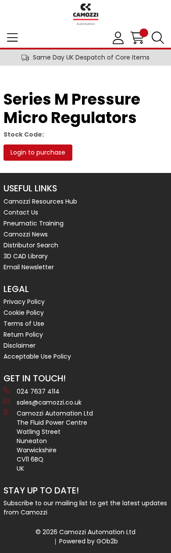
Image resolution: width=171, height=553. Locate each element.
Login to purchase (38, 152)
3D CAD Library (26, 256)
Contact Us (21, 212)
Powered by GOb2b (88, 541)
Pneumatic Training (34, 223)
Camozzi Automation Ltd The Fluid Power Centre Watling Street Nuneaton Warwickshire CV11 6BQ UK (55, 441)
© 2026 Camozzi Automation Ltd (85, 532)
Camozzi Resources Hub (40, 201)
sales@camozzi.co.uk (49, 402)
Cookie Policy (24, 312)
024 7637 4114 (38, 391)
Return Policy (23, 334)
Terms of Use (24, 323)
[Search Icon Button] (157, 38)
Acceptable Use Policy (37, 356)
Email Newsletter (29, 267)
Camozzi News (26, 234)
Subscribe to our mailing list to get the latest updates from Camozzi (85, 508)
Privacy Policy (24, 301)
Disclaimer (20, 345)
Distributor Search (31, 245)
